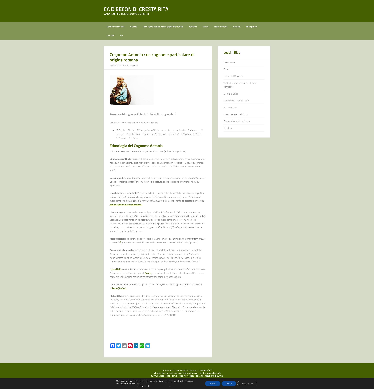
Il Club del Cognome (234, 76)
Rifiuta (229, 383)
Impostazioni (247, 383)
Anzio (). (119, 288)
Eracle (148, 273)
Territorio (228, 128)
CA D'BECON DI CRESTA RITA (136, 9)
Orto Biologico (231, 93)
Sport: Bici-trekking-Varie (236, 100)
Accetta (212, 383)
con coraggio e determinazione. (126, 204)
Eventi (227, 69)
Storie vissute (230, 107)
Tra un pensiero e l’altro (235, 114)
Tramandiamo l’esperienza (237, 121)
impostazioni (143, 386)
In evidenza (229, 62)
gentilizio (116, 269)
